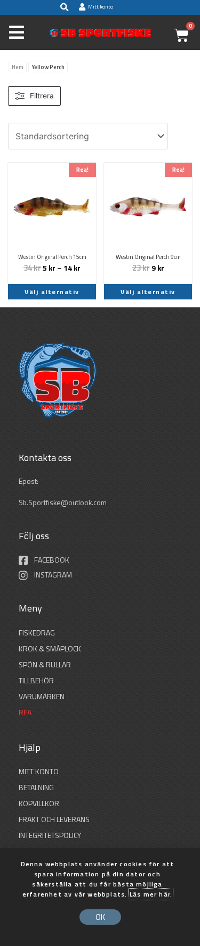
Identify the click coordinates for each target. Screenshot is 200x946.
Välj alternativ (52, 292)
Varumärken (42, 696)
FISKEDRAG (37, 632)
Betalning (36, 787)
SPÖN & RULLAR (45, 664)
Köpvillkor (39, 803)
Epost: (29, 481)
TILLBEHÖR (36, 680)
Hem (17, 67)
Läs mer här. (151, 894)
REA (25, 712)
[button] (64, 7)
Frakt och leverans (54, 819)
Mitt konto (39, 771)
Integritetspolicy (50, 835)
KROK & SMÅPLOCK (50, 648)
